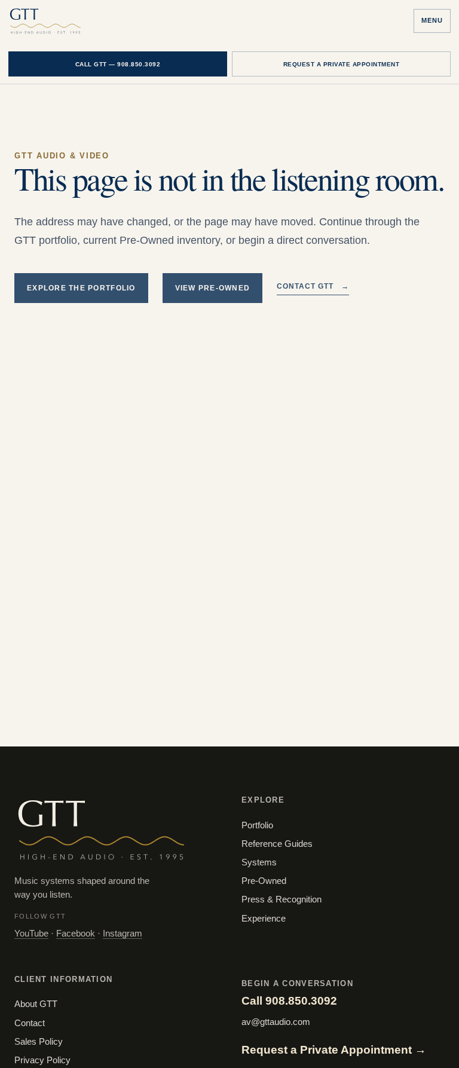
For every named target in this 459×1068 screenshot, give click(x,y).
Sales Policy (38, 1041)
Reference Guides (277, 844)
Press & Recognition (281, 899)
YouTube (31, 933)
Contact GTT (313, 286)
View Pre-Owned (212, 288)
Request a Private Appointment (341, 64)
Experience (263, 918)
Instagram (122, 933)
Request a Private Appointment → (333, 1049)
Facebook (75, 933)
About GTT (35, 1004)
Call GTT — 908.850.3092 (118, 64)
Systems (259, 862)
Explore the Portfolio (81, 288)
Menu (432, 20)
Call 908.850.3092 (289, 1000)
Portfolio (257, 825)
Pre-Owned (263, 881)
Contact (29, 1023)
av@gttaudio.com (275, 1022)
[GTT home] (45, 21)
